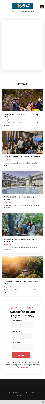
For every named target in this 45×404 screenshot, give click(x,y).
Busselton (24, 367)
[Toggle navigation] (42, 6)
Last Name (16, 342)
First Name (16, 331)
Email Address (17, 320)
